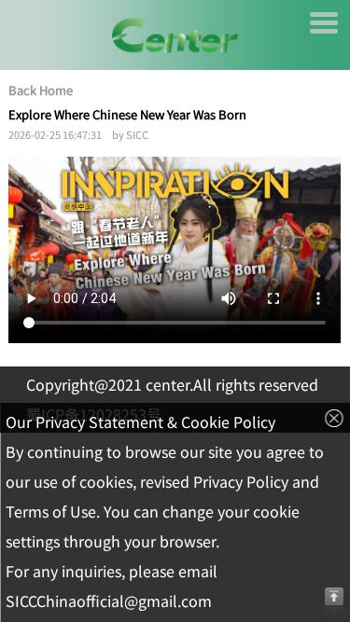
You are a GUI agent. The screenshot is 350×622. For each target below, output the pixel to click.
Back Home (40, 90)
